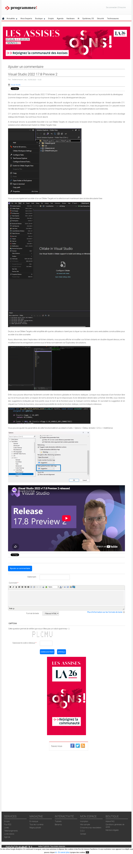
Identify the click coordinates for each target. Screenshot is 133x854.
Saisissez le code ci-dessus (24, 643)
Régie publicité (35, 828)
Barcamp (58, 824)
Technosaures (113, 18)
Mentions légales (112, 830)
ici (56, 852)
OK (87, 852)
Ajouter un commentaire (20, 568)
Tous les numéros (36, 824)
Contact (83, 834)
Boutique (38, 18)
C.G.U (82, 831)
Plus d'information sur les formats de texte (104, 612)
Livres (6, 828)
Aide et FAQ (110, 821)
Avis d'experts (26, 18)
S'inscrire (122, 7)
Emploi (51, 18)
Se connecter (111, 7)
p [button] (13, 608)
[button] (10, 586)
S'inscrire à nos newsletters (90, 828)
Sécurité (100, 18)
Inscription (84, 821)
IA (78, 18)
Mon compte (85, 824)
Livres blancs (9, 834)
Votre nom (31, 577)
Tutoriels (58, 821)
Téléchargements (11, 831)
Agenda (60, 18)
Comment (13, 583)
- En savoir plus (63, 852)
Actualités (10, 18)
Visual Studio (15, 85)
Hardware (70, 18)
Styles (50, 587)
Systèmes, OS (88, 18)
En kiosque (33, 821)
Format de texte (32, 613)
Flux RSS (7, 824)
